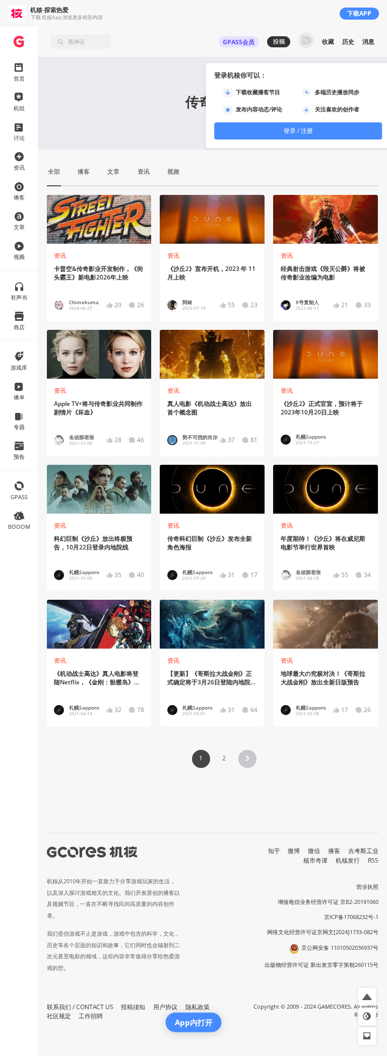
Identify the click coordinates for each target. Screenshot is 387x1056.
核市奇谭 (315, 860)
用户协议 (165, 1007)
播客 (334, 851)
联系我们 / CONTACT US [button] (80, 1007)
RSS (373, 860)
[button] (247, 759)
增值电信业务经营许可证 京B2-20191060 (328, 901)
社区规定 (59, 1016)
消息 (368, 41)
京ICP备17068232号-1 (351, 917)
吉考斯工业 (363, 851)
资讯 (60, 255)
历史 (348, 41)
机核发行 (348, 860)
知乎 (274, 851)
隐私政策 (197, 1007)
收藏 (328, 41)
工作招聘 (91, 1016)
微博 (294, 851)
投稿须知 (133, 1007)
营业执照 (367, 886)
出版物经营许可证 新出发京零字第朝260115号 (321, 964)
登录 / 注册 (298, 130)
